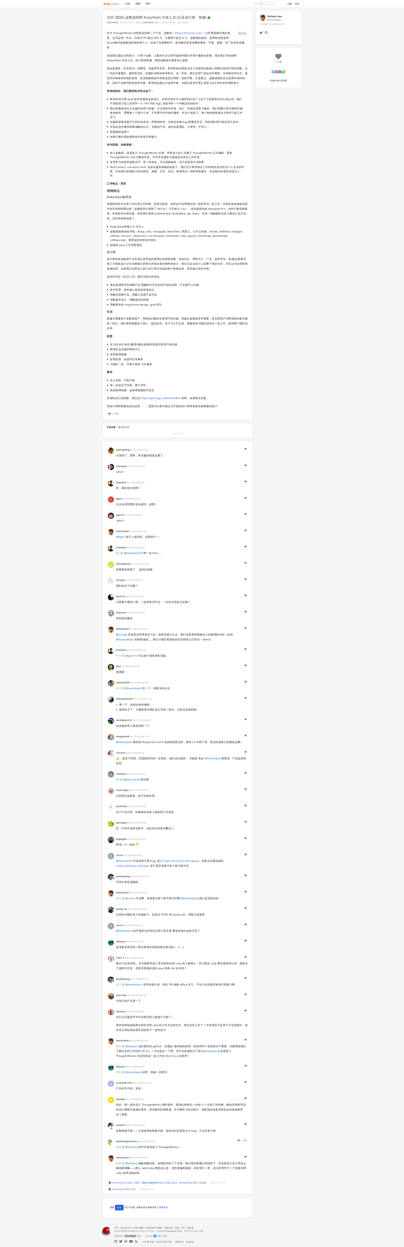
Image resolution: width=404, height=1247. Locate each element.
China (111, 4)
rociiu (119, 855)
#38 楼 (120, 1147)
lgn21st (120, 596)
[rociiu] (111, 855)
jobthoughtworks (126, 1141)
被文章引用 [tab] (123, 427)
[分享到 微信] (283, 71)
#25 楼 (120, 898)
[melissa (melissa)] (111, 1099)
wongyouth (123, 736)
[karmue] (111, 1011)
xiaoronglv (122, 790)
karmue (120, 1011)
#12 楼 (120, 688)
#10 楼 (120, 655)
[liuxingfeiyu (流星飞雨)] (111, 564)
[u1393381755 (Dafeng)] (111, 1083)
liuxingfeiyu (123, 563)
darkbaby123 (124, 720)
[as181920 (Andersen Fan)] (111, 806)
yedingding (123, 449)
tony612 (121, 1125)
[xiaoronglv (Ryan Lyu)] (111, 790)
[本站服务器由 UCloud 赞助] (130, 1235)
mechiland (112, 22)
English (190, 1241)
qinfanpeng (123, 876)
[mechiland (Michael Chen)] (111, 531)
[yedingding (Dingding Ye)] (111, 450)
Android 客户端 (163, 1241)
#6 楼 (119, 553)
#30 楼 (120, 1046)
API (183, 1227)
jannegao (121, 822)
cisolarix (121, 773)
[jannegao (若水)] (111, 823)
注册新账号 (162, 1207)
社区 (127, 3)
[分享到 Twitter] (273, 71)
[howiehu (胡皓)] (111, 482)
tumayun (121, 466)
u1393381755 (124, 1082)
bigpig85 (121, 838)
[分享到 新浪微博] (276, 71)
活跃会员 (168, 1227)
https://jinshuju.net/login (132, 865)
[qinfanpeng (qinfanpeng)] (111, 876)
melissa (120, 1099)
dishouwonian (124, 698)
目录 (243, 33)
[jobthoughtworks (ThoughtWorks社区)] (111, 1141)
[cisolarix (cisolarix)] (111, 774)
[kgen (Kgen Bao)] (111, 499)
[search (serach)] (111, 515)
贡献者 (190, 1227)
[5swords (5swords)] (111, 613)
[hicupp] (111, 580)
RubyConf (126, 1227)
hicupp (120, 579)
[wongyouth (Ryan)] (111, 736)
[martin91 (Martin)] (111, 995)
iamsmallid (122, 682)
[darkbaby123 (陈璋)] (111, 720)
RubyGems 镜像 (154, 1227)
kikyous (120, 941)
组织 (177, 1227)
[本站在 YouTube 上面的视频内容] (131, 1241)
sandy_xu (121, 908)
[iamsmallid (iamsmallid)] (111, 683)
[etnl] (111, 666)
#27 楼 (120, 984)
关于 (116, 1227)
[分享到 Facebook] (280, 71)
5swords (121, 612)
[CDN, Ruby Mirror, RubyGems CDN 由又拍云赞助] (157, 1236)
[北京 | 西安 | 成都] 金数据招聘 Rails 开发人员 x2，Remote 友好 (159, 1182)
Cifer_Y (120, 957)
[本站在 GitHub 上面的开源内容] (115, 1241)
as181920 (121, 806)
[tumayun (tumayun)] (111, 466)
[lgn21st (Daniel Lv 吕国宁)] (111, 596)
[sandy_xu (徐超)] (111, 909)
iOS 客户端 (148, 1241)
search (120, 514)
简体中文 (179, 1241)
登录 (297, 3)
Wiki (148, 3)
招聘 (137, 3)
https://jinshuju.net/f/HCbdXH (161, 398)
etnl (118, 666)
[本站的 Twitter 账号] (120, 1241)
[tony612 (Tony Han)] (111, 1125)
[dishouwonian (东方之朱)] (111, 699)
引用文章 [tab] (111, 427)
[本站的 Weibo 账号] (125, 1241)
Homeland (171, 1230)
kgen (119, 498)
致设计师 (128, 276)
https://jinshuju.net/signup (181, 861)
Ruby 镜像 (138, 1227)
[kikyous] (111, 941)
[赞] (245, 449)
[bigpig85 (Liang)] (111, 839)
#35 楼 (120, 1072)
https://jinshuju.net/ (188, 33)
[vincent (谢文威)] (111, 753)
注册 (289, 3)
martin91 (121, 995)
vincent (120, 752)
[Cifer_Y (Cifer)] (111, 958)
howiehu (121, 482)
